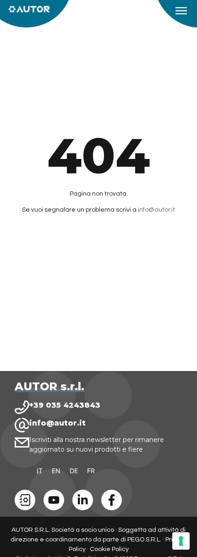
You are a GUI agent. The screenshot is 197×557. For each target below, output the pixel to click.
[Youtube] (54, 500)
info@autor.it (156, 210)
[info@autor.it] (22, 425)
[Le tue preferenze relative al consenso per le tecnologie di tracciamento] (181, 541)
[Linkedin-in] (82, 500)
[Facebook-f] (111, 500)
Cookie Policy (109, 549)
